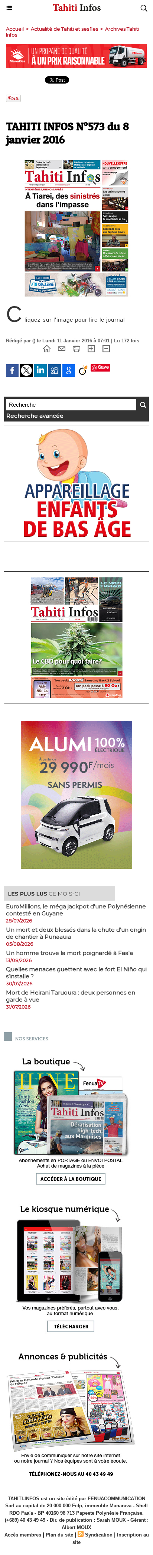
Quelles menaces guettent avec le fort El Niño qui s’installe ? (76, 973)
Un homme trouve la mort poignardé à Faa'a (69, 952)
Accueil (15, 29)
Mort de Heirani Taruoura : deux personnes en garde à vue (70, 996)
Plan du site (59, 1535)
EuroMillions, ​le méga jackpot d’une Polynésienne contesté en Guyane (76, 910)
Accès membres (22, 1535)
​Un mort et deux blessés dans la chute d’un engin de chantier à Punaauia (76, 933)
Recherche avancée (35, 415)
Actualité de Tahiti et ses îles (64, 29)
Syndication (99, 1535)
